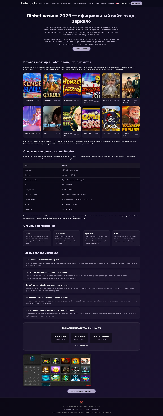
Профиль (125, 3)
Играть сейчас (81, 49)
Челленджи (113, 3)
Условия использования (91, 409)
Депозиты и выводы (80, 3)
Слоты (91, 3)
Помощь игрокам (100, 3)
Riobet (29, 3)
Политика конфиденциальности (73, 409)
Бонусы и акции (66, 3)
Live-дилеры (55, 3)
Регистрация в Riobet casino (81, 391)
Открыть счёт (136, 3)
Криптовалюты (44, 3)
